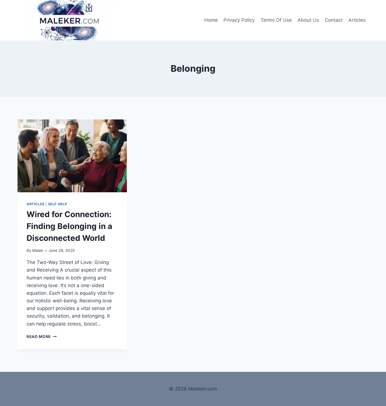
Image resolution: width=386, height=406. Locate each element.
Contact (333, 20)
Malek (37, 250)
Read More (42, 336)
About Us (308, 20)
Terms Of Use (276, 20)
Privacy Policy (239, 20)
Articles (357, 20)
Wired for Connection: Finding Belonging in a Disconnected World (69, 226)
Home (211, 20)
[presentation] (72, 155)
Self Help (57, 204)
